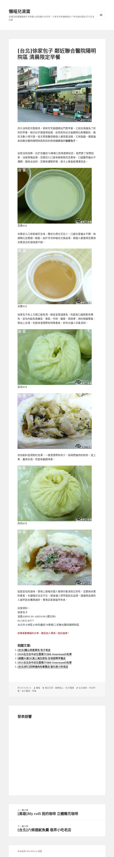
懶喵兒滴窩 (19, 11)
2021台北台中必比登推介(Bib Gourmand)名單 (45, 662)
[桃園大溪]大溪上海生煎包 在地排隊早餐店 (42, 658)
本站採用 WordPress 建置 (30, 851)
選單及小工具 (101, 15)
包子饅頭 (70, 687)
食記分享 (49, 687)
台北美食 (83, 687)
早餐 (34, 690)
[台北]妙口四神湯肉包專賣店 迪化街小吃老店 (43, 666)
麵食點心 (59, 687)
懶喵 (38, 687)
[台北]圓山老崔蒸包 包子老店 (34, 650)
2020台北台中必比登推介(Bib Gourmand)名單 (45, 654)
